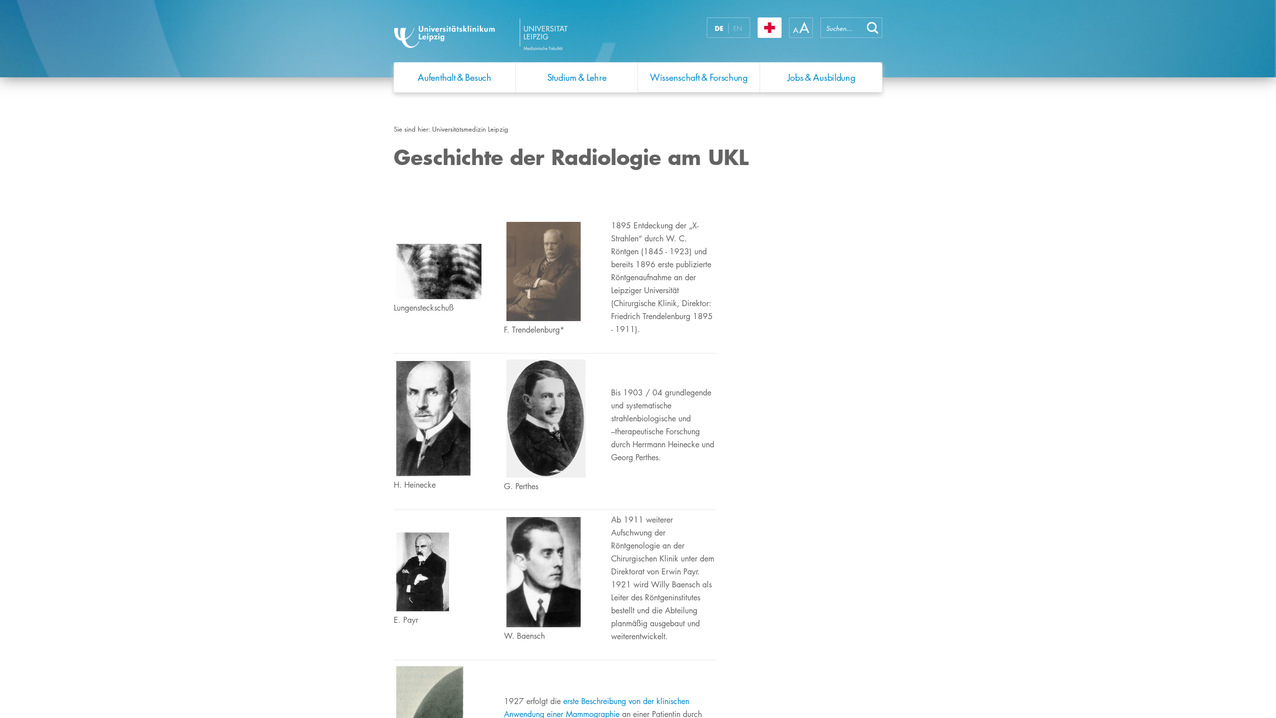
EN (737, 28)
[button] (872, 27)
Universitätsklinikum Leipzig (518, 33)
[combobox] (841, 27)
